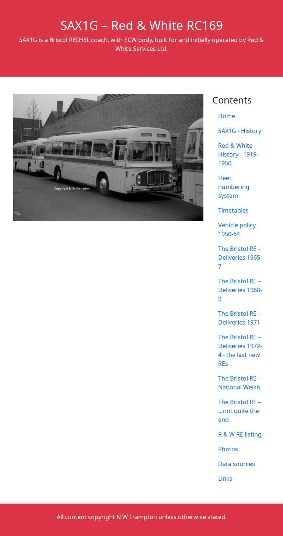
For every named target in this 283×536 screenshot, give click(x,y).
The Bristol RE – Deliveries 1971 (239, 317)
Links (225, 478)
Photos (228, 449)
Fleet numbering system (233, 187)
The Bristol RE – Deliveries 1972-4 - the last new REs (240, 350)
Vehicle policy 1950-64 (237, 229)
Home (226, 116)
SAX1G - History (239, 131)
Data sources (236, 464)
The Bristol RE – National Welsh (239, 382)
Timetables (233, 210)
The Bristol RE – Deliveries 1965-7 (240, 257)
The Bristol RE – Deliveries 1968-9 (240, 290)
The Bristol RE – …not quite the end (239, 411)
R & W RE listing (240, 434)
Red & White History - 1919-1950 (238, 154)
